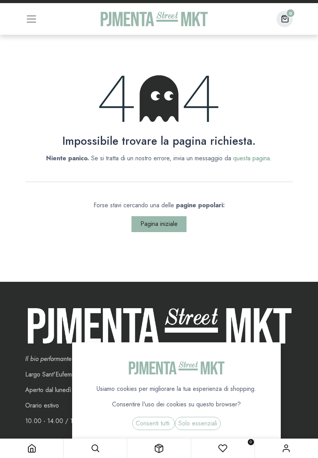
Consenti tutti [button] (153, 423)
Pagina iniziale (159, 223)
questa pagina (251, 158)
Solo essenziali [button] (197, 423)
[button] (95, 448)
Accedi (286, 448)
